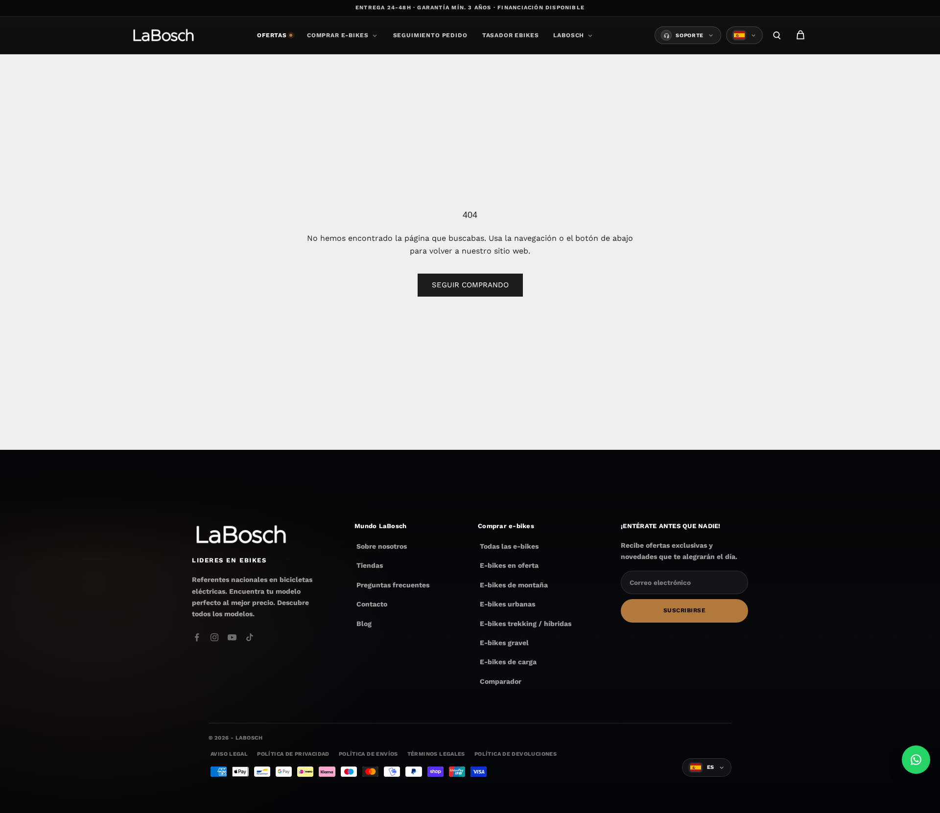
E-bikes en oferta (509, 566)
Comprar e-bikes (338, 35)
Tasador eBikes (510, 35)
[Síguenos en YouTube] (232, 637)
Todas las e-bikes (509, 546)
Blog (364, 623)
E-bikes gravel (504, 643)
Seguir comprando (470, 284)
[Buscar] (777, 35)
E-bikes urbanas (507, 604)
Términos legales (436, 754)
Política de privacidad (293, 754)
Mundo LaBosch (380, 526)
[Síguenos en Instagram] (214, 637)
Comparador (500, 681)
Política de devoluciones (515, 754)
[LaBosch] (163, 35)
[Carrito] (800, 35)
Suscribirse (684, 610)
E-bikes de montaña (514, 585)
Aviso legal (229, 754)
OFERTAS (272, 35)
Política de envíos (368, 754)
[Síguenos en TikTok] (250, 637)
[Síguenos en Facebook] (197, 637)
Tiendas (369, 566)
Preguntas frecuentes (392, 585)
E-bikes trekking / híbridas (525, 623)
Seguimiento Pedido (430, 35)
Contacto (371, 604)
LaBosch (568, 35)
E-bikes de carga (508, 662)
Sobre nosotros (381, 546)
